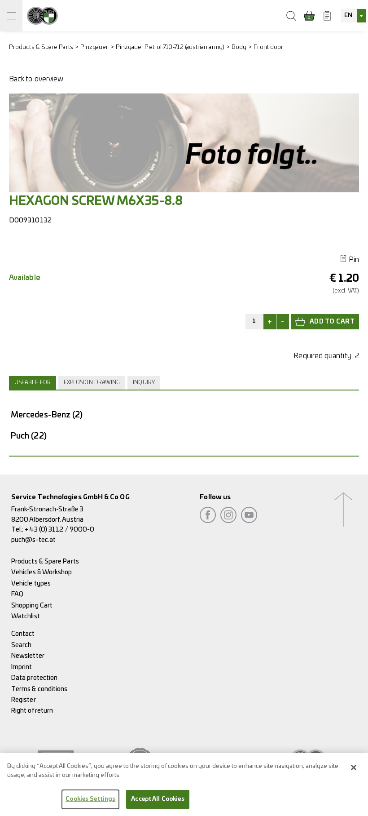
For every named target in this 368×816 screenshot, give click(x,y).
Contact (23, 633)
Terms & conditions (39, 689)
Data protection (34, 677)
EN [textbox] (348, 15)
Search (21, 645)
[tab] (33, 383)
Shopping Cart (32, 605)
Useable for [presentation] (32, 382)
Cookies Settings (90, 799)
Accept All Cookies (157, 799)
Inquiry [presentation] (144, 382)
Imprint (21, 667)
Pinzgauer (94, 47)
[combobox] (353, 15)
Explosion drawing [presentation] (92, 382)
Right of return (32, 710)
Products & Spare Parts (41, 47)
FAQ (17, 594)
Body (239, 47)
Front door (268, 47)
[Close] (354, 767)
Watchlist (25, 616)
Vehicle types (31, 583)
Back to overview (36, 79)
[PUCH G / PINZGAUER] (42, 15)
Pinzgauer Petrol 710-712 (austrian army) (170, 47)
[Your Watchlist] (327, 16)
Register (23, 699)
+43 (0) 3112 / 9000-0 (59, 529)
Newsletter (27, 655)
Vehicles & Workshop (41, 572)
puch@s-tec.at (33, 540)
